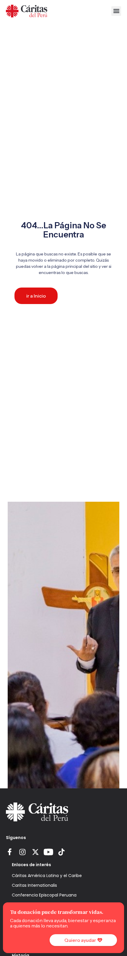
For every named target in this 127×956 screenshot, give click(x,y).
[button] (116, 11)
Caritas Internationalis (34, 885)
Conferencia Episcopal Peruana (44, 895)
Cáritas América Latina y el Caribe (47, 876)
